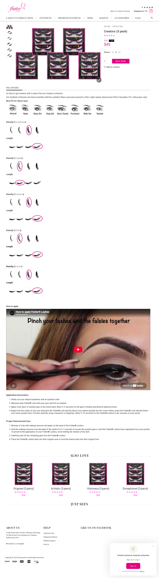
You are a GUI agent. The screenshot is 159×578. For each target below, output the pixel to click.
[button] (109, 35)
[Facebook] (142, 7)
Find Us (46, 544)
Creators (117, 26)
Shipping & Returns (50, 537)
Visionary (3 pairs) (98, 488)
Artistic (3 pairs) (61, 488)
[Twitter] (144, 7)
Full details (12, 88)
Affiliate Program (49, 541)
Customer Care (48, 533)
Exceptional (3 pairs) (135, 488)
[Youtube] (149, 7)
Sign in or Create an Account (120, 11)
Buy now (121, 61)
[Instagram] (152, 7)
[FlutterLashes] (15, 7)
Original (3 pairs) (23, 488)
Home (107, 26)
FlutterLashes (22, 557)
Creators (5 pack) (115, 31)
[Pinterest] (147, 7)
